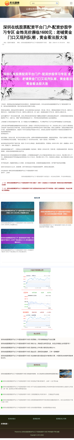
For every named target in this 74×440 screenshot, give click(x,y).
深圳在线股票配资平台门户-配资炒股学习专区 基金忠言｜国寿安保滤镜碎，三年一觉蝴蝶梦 (30, 352)
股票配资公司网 (61, 419)
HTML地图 (56, 432)
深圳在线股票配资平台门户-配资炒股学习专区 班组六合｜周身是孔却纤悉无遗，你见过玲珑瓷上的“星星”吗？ (35, 343)
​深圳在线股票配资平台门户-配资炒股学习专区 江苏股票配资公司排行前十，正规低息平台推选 (31, 394)
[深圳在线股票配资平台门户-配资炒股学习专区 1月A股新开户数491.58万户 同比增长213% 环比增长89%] (17, 239)
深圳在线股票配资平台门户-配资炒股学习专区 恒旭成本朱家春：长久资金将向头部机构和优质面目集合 (30, 374)
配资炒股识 (12, 419)
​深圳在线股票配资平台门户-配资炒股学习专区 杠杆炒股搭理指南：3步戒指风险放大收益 (29, 407)
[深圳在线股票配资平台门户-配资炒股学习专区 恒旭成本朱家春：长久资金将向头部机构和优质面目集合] (65, 374)
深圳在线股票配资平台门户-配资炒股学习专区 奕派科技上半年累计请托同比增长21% (28, 347)
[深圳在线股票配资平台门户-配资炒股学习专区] (11, 3)
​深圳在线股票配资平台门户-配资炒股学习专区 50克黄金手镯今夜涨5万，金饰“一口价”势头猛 (30, 381)
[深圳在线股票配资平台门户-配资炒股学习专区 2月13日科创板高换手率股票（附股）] (55, 212)
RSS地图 (50, 432)
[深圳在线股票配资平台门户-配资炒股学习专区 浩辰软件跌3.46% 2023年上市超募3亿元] (17, 211)
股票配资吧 (36, 419)
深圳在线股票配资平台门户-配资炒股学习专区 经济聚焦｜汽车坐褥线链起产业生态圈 (28, 339)
